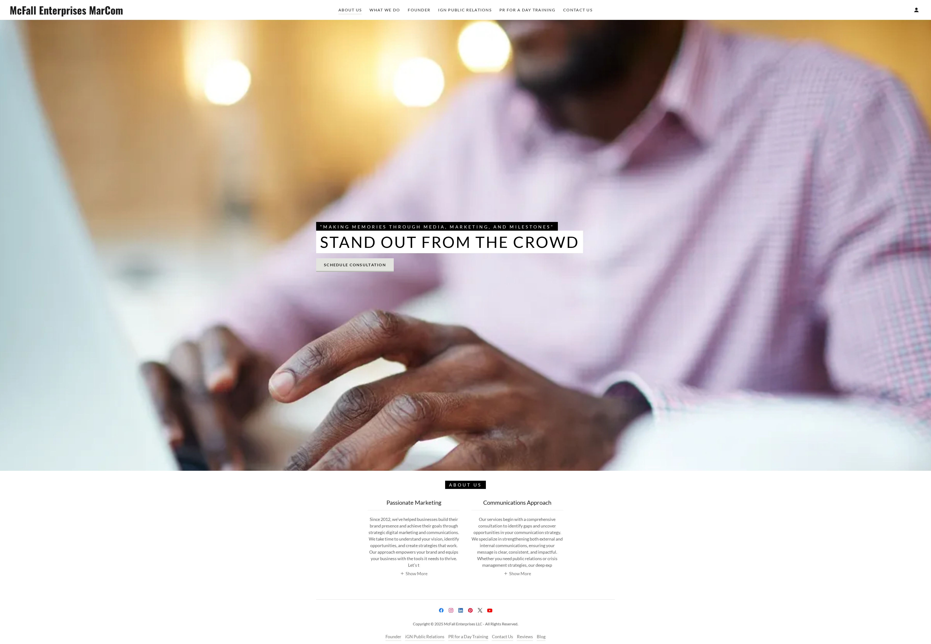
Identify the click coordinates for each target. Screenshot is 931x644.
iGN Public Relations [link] (465, 10)
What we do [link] (384, 10)
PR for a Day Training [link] (527, 10)
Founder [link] (419, 10)
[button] (916, 10)
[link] (142, 13)
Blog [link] (541, 636)
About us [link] (350, 10)
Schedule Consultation (355, 264)
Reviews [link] (525, 636)
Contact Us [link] (578, 10)
